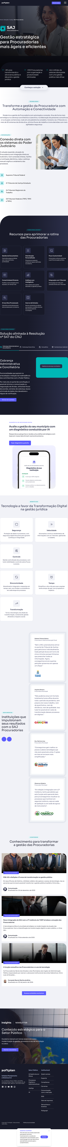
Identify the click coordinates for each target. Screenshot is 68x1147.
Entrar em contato (8, 400)
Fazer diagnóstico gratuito (20, 443)
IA (29, 1092)
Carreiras (44, 1086)
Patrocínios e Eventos (45, 1105)
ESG (42, 1096)
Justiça (11, 19)
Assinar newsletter (10, 1050)
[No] (49, 1131)
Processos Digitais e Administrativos (34, 1082)
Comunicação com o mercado (46, 1091)
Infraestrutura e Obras (34, 1075)
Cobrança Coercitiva (28, 347)
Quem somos (45, 1074)
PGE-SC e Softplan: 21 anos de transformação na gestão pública (28, 877)
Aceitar (44, 1137)
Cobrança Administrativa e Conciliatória (11, 347)
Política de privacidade (29, 1122)
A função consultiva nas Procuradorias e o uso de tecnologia (26, 967)
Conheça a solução (32, 87)
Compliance (45, 1082)
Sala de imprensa (47, 1100)
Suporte (44, 1078)
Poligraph (44, 1111)
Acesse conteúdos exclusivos (34, 993)
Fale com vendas (56, 2)
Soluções (6, 19)
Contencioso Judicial (61, 347)
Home (1, 19)
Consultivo (44, 347)
